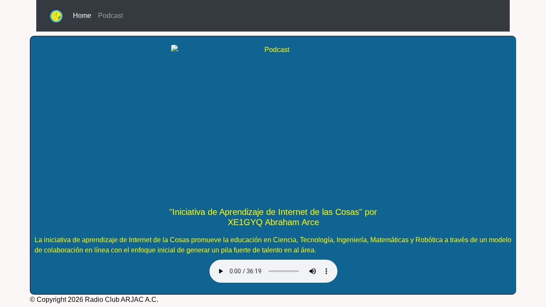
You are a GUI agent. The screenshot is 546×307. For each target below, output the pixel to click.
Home (84, 15)
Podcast (110, 15)
